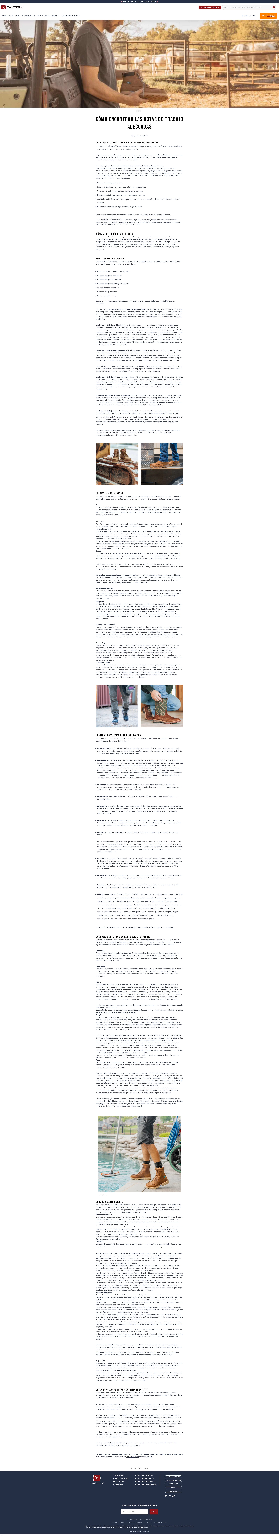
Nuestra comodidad (146, 1485)
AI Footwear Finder (209, 7)
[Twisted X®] (12, 7)
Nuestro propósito (145, 1482)
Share (140, 1468)
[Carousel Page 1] (99, 1195)
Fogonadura (156, 1522)
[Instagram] (169, 1496)
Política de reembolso (132, 1522)
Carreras (163, 1522)
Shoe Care (173, 1484)
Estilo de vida (120, 1478)
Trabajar (118, 1475)
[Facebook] (166, 1496)
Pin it (146, 1468)
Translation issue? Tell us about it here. (139, 1531)
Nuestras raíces (144, 1475)
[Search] (274, 7)
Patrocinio (149, 1522)
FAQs (173, 1487)
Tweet (134, 1468)
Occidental (119, 1482)
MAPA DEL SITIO (142, 1522)
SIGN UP (154, 1512)
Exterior (118, 1485)
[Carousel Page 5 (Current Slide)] (106, 1195)
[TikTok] (173, 1496)
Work (139, 111)
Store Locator (173, 1477)
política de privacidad (119, 1522)
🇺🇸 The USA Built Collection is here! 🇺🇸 (139, 2)
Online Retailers (173, 1480)
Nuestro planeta (144, 1478)
